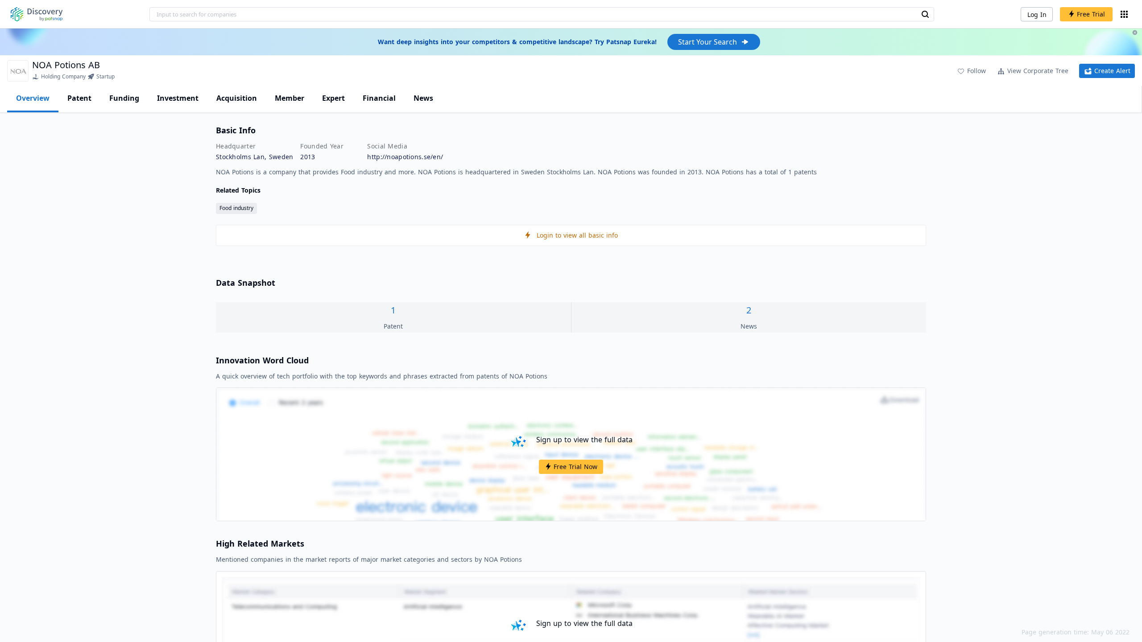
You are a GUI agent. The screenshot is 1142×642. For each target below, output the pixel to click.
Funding (124, 98)
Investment (178, 98)
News (423, 98)
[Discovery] (37, 14)
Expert (333, 98)
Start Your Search (707, 42)
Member (289, 98)
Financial (379, 98)
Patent (79, 98)
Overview (33, 98)
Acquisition (236, 98)
